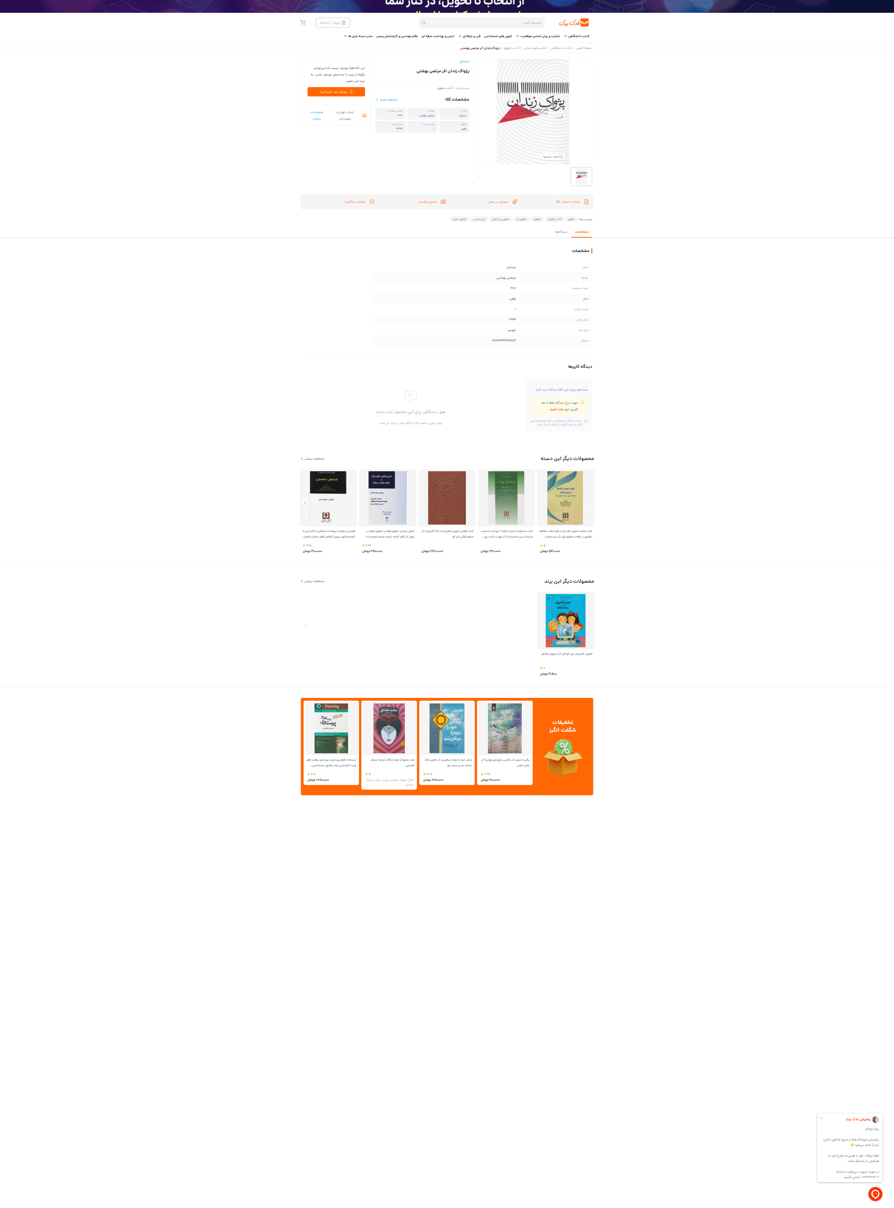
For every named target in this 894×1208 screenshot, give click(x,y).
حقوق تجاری (459, 219)
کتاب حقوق (445, 88)
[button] (305, 503)
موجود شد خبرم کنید (333, 91)
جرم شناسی (479, 219)
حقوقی (537, 219)
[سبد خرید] (302, 22)
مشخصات (582, 231)
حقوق (571, 219)
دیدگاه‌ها (561, 231)
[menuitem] (576, 36)
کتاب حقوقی (555, 219)
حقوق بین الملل (501, 219)
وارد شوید (556, 409)
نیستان (464, 61)
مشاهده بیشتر (315, 458)
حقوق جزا (521, 219)
